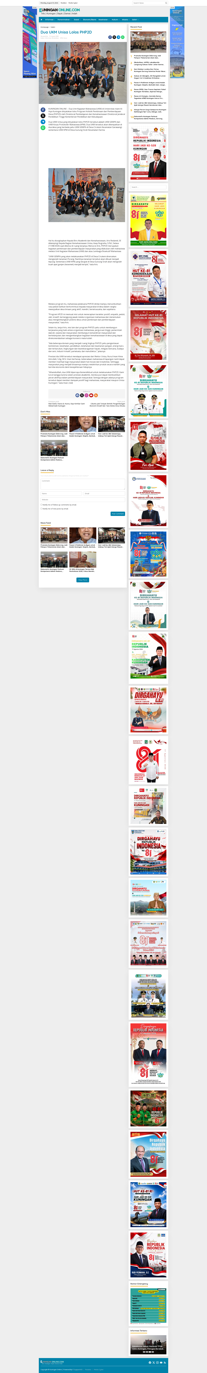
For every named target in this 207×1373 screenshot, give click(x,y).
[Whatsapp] (122, 37)
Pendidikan (55, 38)
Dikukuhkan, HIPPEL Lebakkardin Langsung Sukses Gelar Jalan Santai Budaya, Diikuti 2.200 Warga (148, 63)
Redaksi (88, 1369)
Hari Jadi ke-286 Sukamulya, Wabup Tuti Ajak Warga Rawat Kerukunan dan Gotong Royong (110, 435)
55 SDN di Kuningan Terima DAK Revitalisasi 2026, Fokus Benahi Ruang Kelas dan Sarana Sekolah (82, 570)
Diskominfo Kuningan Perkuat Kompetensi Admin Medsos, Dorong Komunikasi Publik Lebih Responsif (53, 459)
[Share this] (110, 37)
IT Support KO (77, 1369)
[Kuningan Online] (60, 11)
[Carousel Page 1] (144, 1352)
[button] (166, 3)
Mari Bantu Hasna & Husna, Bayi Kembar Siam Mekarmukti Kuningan (66, 403)
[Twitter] (82, 395)
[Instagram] (86, 395)
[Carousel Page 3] (150, 1352)
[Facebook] (77, 395)
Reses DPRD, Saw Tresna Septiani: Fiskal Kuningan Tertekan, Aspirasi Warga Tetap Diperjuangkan (150, 90)
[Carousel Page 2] (147, 1352)
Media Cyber (99, 1369)
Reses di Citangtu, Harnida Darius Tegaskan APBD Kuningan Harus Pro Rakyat (148, 97)
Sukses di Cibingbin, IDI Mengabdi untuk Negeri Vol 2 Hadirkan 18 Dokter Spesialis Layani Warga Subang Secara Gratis (149, 77)
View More (82, 580)
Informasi (48, 38)
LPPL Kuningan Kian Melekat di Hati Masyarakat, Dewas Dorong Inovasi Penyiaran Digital (148, 1347)
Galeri (42, 38)
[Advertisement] (86, 150)
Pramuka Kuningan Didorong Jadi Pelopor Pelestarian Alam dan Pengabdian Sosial (54, 435)
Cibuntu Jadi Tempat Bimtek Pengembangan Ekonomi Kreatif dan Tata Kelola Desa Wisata (107, 403)
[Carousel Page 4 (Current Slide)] (153, 1352)
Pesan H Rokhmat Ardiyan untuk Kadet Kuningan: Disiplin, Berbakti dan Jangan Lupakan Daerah (82, 435)
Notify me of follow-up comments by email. (60, 505)
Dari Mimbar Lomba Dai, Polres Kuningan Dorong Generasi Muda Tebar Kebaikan (149, 70)
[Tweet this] (114, 37)
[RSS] (96, 395)
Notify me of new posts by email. (55, 509)
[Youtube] (91, 395)
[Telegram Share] (118, 37)
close (34, 7)
